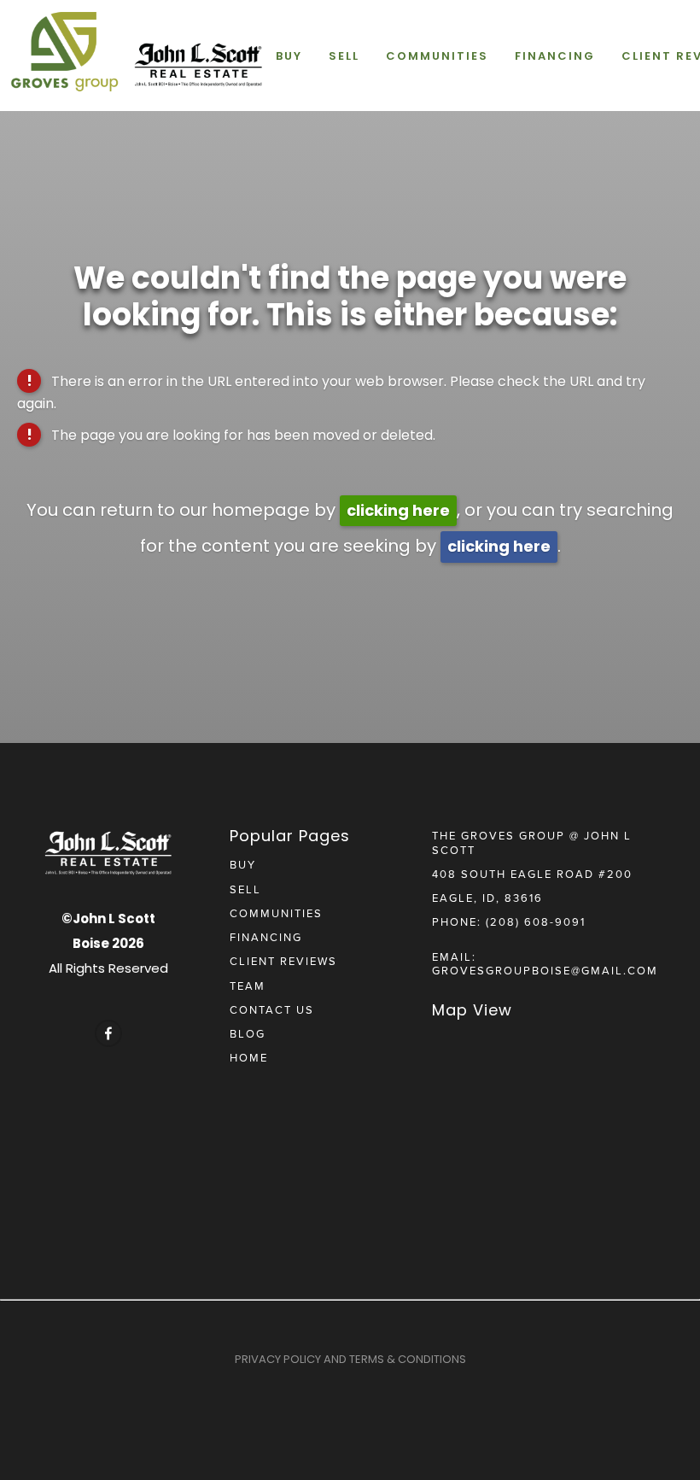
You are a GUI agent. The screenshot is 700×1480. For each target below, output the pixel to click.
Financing (555, 56)
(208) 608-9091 (536, 921)
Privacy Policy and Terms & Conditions (350, 1359)
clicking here (398, 510)
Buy (289, 56)
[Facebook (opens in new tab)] (108, 1033)
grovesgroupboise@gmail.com (545, 970)
